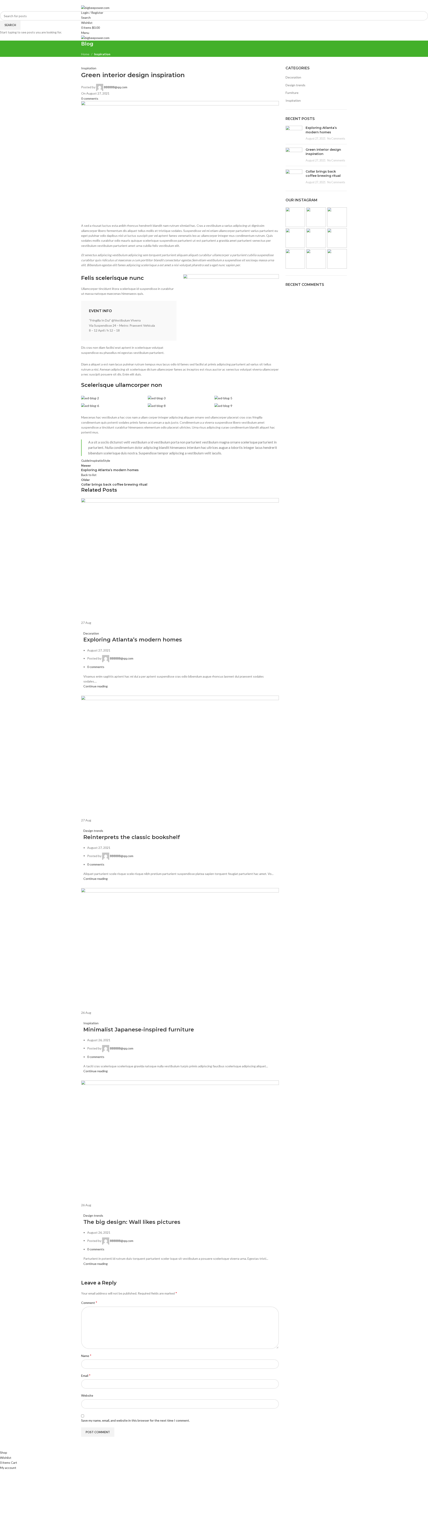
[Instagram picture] (295, 217)
